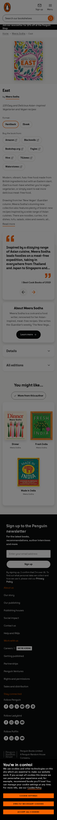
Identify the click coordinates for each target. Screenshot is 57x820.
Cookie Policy (34, 787)
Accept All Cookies (28, 812)
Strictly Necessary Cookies (28, 804)
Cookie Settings (28, 795)
